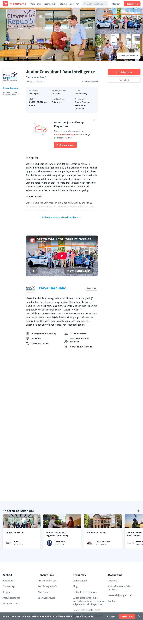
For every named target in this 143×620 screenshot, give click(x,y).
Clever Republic (10, 88)
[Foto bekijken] (47, 34)
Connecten (91, 288)
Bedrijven (74, 3)
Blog (75, 586)
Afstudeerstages (11, 597)
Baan (28, 77)
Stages (63, 3)
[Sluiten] (139, 616)
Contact (112, 601)
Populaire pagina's (47, 586)
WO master (57, 102)
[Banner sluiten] (94, 120)
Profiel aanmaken (65, 145)
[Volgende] (138, 511)
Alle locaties (44, 592)
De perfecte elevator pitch (86, 609)
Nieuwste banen (11, 603)
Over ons (112, 580)
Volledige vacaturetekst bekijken (60, 217)
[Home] (14, 4)
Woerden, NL (41, 77)
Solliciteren (126, 72)
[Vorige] (134, 511)
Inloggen (115, 3)
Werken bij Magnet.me (119, 595)
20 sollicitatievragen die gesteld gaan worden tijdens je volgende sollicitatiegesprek (89, 601)
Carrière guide (80, 580)
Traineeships (50, 3)
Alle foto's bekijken (128, 55)
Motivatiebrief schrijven (85, 592)
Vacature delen (91, 81)
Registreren (132, 3)
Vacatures (36, 3)
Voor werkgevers (46, 597)
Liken (126, 79)
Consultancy (81, 93)
